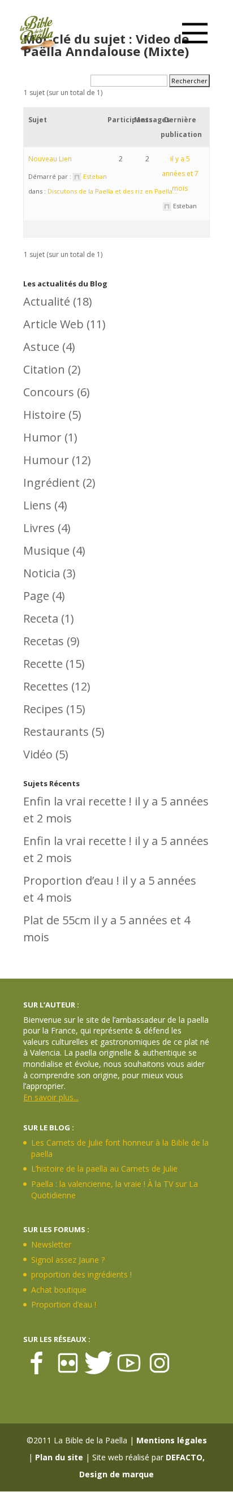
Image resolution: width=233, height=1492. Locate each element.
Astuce (41, 346)
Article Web (53, 324)
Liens (37, 505)
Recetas (43, 641)
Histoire (44, 414)
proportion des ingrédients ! (81, 1274)
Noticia (41, 573)
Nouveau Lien (50, 159)
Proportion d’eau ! (71, 880)
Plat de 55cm (56, 920)
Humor (42, 437)
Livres (39, 527)
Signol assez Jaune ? (68, 1259)
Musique (46, 550)
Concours (48, 392)
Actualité (46, 301)
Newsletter (51, 1244)
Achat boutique (59, 1289)
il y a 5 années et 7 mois (180, 173)
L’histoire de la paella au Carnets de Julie (104, 1168)
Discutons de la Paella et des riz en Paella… (113, 191)
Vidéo (38, 754)
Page (36, 595)
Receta (40, 618)
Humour (46, 460)
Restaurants (56, 731)
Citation (44, 369)
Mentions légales (171, 1440)
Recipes (43, 709)
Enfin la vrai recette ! (77, 801)
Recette (43, 663)
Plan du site (59, 1457)
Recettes (45, 686)
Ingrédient (51, 482)
